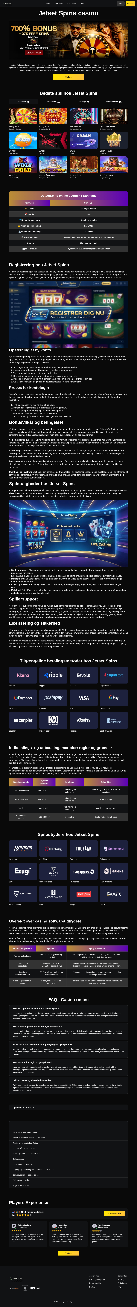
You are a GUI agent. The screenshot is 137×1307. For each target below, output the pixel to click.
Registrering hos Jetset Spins (25, 1143)
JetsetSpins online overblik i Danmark (29, 1138)
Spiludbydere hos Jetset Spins (26, 1175)
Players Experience (21, 1185)
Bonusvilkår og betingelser (24, 1148)
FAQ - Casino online (21, 1180)
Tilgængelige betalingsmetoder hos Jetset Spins (33, 1170)
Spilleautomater (112, 102)
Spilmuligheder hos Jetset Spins (26, 1154)
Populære (22, 102)
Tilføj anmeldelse (114, 1213)
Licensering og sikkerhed (23, 1164)
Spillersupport (18, 1159)
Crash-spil (82, 102)
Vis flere (68, 1253)
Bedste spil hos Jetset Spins (25, 1132)
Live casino (51, 102)
